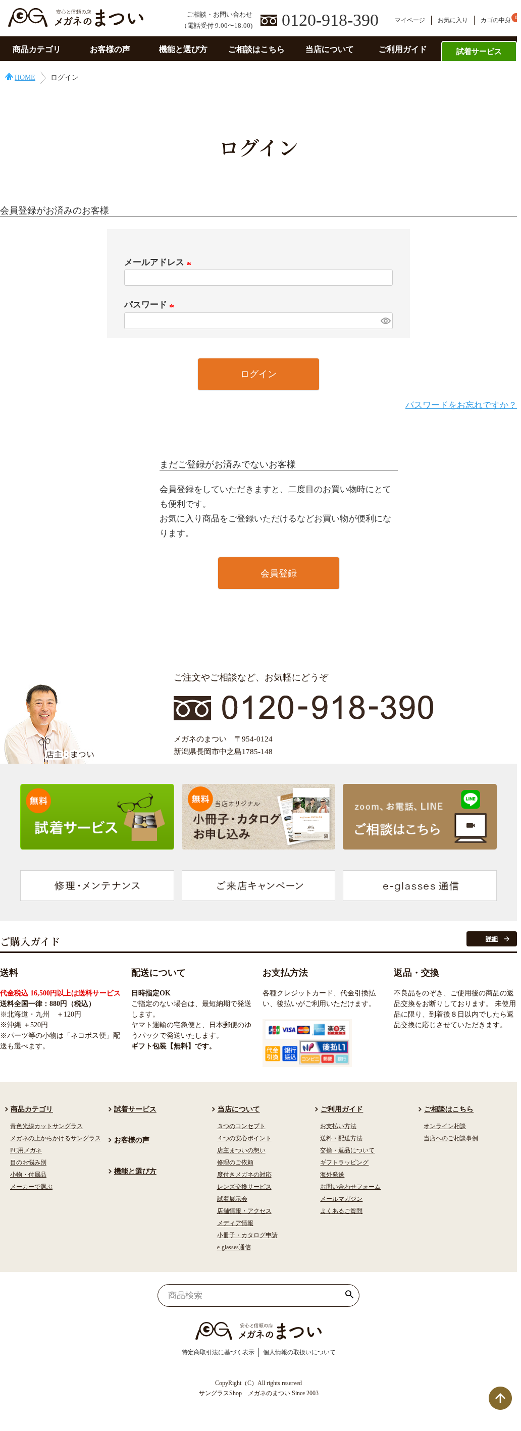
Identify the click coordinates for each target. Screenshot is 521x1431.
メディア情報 (235, 1223)
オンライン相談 (445, 1126)
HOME (25, 77)
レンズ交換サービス (244, 1186)
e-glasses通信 (234, 1247)
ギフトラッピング (344, 1162)
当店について (329, 49)
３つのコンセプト (241, 1126)
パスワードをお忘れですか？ (461, 405)
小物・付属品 (28, 1174)
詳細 (492, 938)
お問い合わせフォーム (350, 1186)
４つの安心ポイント (244, 1138)
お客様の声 (110, 49)
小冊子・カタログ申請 (247, 1235)
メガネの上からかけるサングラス (55, 1138)
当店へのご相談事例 (451, 1138)
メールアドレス (159, 262)
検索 (349, 1295)
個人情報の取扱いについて (299, 1352)
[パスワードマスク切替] (385, 321)
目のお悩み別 (28, 1162)
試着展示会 (232, 1198)
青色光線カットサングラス (46, 1126)
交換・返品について (347, 1150)
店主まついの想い (241, 1150)
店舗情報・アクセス (244, 1210)
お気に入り (453, 20)
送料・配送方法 (341, 1138)
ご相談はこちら (256, 49)
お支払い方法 (338, 1126)
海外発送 (332, 1174)
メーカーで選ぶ (31, 1186)
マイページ (410, 20)
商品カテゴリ (37, 49)
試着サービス (479, 51)
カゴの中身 (496, 20)
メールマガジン (341, 1198)
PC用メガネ (26, 1150)
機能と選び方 (183, 49)
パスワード (151, 304)
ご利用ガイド (403, 49)
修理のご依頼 (235, 1162)
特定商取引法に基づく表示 (218, 1352)
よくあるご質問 (341, 1210)
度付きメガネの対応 (244, 1174)
